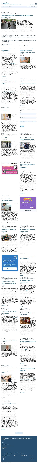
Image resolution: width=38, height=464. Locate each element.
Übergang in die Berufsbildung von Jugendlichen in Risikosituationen (27, 138)
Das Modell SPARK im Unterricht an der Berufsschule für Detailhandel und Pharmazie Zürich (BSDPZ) (9, 368)
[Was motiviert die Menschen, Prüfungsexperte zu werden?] (6, 210)
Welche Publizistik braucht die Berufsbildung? (8, 108)
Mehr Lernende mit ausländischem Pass (28, 83)
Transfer (27, 290)
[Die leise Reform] (6, 147)
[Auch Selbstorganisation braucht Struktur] (6, 381)
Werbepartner (4, 447)
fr (32, 7)
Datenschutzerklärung (4, 462)
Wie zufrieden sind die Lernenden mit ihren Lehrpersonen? (27, 230)
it (35, 7)
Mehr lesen (21, 247)
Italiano (34, 121)
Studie (26, 349)
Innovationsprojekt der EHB (24, 366)
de (28, 7)
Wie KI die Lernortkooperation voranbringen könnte (26, 281)
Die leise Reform (4, 137)
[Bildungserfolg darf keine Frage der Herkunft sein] (6, 240)
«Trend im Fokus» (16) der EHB (6, 401)
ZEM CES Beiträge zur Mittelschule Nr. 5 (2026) (27, 255)
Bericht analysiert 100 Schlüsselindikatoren (10, 91)
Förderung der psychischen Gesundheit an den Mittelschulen (28, 257)
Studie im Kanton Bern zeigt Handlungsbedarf (27, 278)
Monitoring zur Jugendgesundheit (6, 80)
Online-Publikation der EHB (5, 309)
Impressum (10, 462)
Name (20, 112)
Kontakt (3, 449)
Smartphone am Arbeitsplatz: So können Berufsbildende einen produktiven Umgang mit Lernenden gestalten (27, 51)
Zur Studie (21, 306)
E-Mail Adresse (22, 116)
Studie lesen (3, 305)
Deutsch (22, 121)
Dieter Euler (3, 338)
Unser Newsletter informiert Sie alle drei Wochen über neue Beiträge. (28, 110)
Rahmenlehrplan (15, 317)
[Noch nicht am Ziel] (6, 119)
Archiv (3, 448)
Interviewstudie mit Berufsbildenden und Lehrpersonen (10, 13)
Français (28, 121)
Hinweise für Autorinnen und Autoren (8, 445)
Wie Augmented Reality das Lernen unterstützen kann (27, 313)
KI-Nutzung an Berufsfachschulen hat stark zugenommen (9, 49)
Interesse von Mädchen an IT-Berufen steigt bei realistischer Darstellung (28, 342)
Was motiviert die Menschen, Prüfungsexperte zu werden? (7, 199)
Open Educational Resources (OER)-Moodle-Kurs (27, 379)
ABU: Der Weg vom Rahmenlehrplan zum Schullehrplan (8, 312)
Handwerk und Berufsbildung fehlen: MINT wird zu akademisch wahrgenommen (27, 165)
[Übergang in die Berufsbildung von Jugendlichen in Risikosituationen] (25, 148)
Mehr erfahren (3, 76)
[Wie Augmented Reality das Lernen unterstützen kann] (25, 323)
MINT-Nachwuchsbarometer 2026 (25, 162)
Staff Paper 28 (12, 63)
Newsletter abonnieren (5, 444)
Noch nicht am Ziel (5, 110)
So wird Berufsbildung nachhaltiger (8, 403)
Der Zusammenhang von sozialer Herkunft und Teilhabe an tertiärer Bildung (8, 283)
